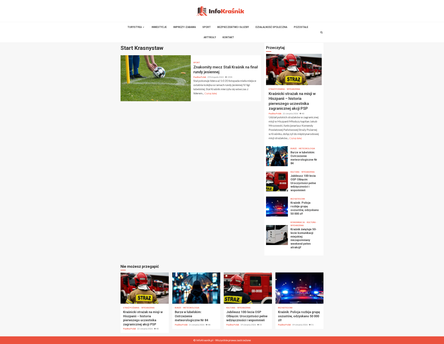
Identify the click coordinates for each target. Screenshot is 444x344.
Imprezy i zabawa (184, 27)
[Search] (321, 32)
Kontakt (228, 37)
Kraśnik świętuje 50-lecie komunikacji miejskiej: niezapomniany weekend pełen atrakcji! (277, 235)
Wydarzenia (293, 89)
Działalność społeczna (271, 27)
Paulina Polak (200, 77)
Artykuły (210, 37)
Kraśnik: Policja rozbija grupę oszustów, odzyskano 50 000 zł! (277, 207)
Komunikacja (298, 222)
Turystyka (134, 27)
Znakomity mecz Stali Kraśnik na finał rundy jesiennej (156, 78)
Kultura (295, 172)
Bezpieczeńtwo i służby (233, 27)
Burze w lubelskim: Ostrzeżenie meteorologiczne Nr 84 (277, 156)
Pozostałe (301, 27)
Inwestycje (159, 27)
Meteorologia (307, 148)
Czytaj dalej (210, 93)
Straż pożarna (277, 89)
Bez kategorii (298, 199)
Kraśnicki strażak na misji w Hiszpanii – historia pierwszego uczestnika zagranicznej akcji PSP (294, 69)
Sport (206, 27)
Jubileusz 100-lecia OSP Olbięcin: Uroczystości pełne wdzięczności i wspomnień (277, 181)
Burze (294, 148)
